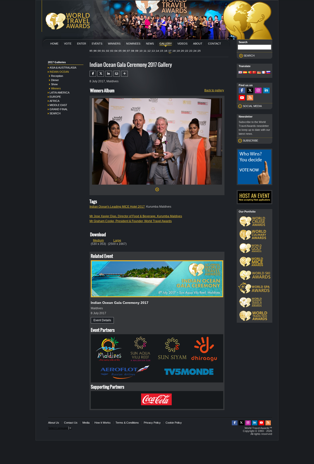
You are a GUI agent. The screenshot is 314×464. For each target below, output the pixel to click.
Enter (81, 43)
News (150, 43)
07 (128, 50)
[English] (240, 72)
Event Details (102, 320)
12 (149, 50)
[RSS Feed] (250, 98)
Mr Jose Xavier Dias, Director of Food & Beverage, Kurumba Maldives (136, 216)
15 (161, 50)
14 (157, 50)
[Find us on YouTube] (242, 98)
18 (174, 50)
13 (153, 50)
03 (111, 50)
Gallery (165, 43)
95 (91, 50)
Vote (67, 43)
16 (165, 50)
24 (195, 50)
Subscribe (250, 140)
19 (178, 50)
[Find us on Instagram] (258, 90)
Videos (182, 43)
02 (107, 50)
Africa (54, 100)
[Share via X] (101, 73)
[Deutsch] (259, 72)
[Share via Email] (117, 73)
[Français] (264, 72)
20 (182, 50)
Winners (114, 43)
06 (124, 50)
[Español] (245, 72)
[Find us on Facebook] (242, 90)
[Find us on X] (250, 90)
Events (97, 43)
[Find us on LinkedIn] (266, 90)
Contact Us (71, 422)
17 (170, 50)
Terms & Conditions (127, 422)
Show (54, 84)
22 (186, 50)
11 (145, 50)
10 (141, 50)
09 (136, 50)
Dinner (55, 80)
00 (99, 50)
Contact (214, 43)
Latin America (59, 92)
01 (103, 50)
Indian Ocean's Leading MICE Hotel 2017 (117, 206)
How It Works (102, 422)
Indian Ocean (59, 71)
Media (86, 422)
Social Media (252, 106)
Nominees (133, 43)
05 (120, 50)
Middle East (58, 105)
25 (199, 50)
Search (55, 113)
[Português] (250, 72)
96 (95, 50)
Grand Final (59, 109)
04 (116, 50)
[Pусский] (268, 72)
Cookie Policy (174, 422)
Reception (57, 75)
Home (54, 43)
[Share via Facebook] (93, 73)
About (197, 43)
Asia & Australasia (63, 67)
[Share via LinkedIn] (108, 73)
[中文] (254, 72)
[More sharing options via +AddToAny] (124, 73)
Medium (98, 240)
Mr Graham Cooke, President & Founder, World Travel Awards (131, 221)
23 (190, 50)
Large (117, 240)
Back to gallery (214, 90)
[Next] (157, 186)
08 (132, 50)
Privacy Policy (152, 422)
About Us (53, 422)
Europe (55, 96)
